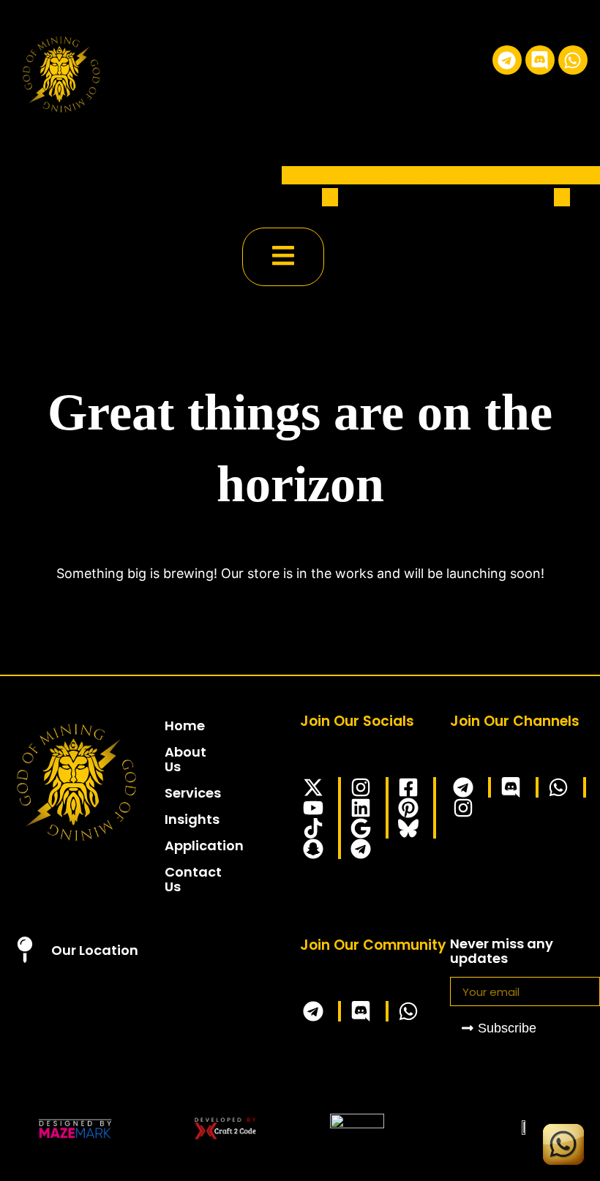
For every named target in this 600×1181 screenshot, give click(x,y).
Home (302, 175)
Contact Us (172, 879)
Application (514, 175)
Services (392, 175)
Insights (447, 175)
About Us (172, 759)
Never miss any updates (501, 952)
